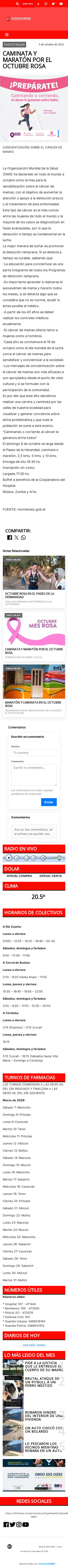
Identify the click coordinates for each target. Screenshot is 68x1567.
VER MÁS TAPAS (34, 1345)
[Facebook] (38, 3)
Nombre (15, 746)
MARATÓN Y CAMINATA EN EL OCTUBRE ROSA (33, 704)
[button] (17, 3)
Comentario (17, 761)
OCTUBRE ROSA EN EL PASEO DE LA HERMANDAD (29, 595)
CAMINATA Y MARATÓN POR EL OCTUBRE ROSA (34, 651)
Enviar (48, 802)
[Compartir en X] (16, 538)
